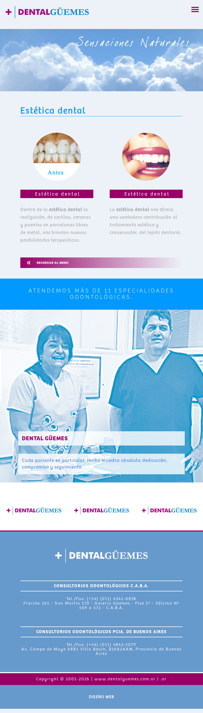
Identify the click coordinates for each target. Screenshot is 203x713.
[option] (33, 510)
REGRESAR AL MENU (53, 263)
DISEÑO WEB (101, 697)
